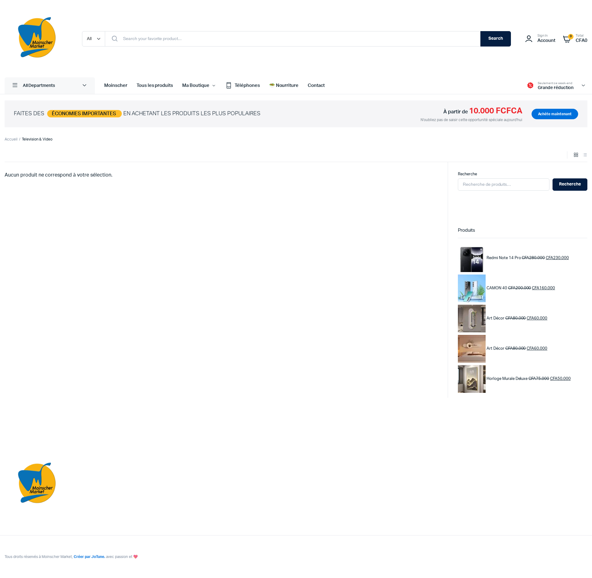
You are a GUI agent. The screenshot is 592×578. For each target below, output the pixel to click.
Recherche (467, 174)
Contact (316, 85)
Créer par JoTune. (89, 557)
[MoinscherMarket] (37, 38)
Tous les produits (155, 85)
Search (495, 38)
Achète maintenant (555, 114)
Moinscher (115, 85)
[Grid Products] (576, 155)
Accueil (11, 139)
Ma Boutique (195, 85)
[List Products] (584, 155)
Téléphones (247, 85)
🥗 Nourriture (284, 85)
